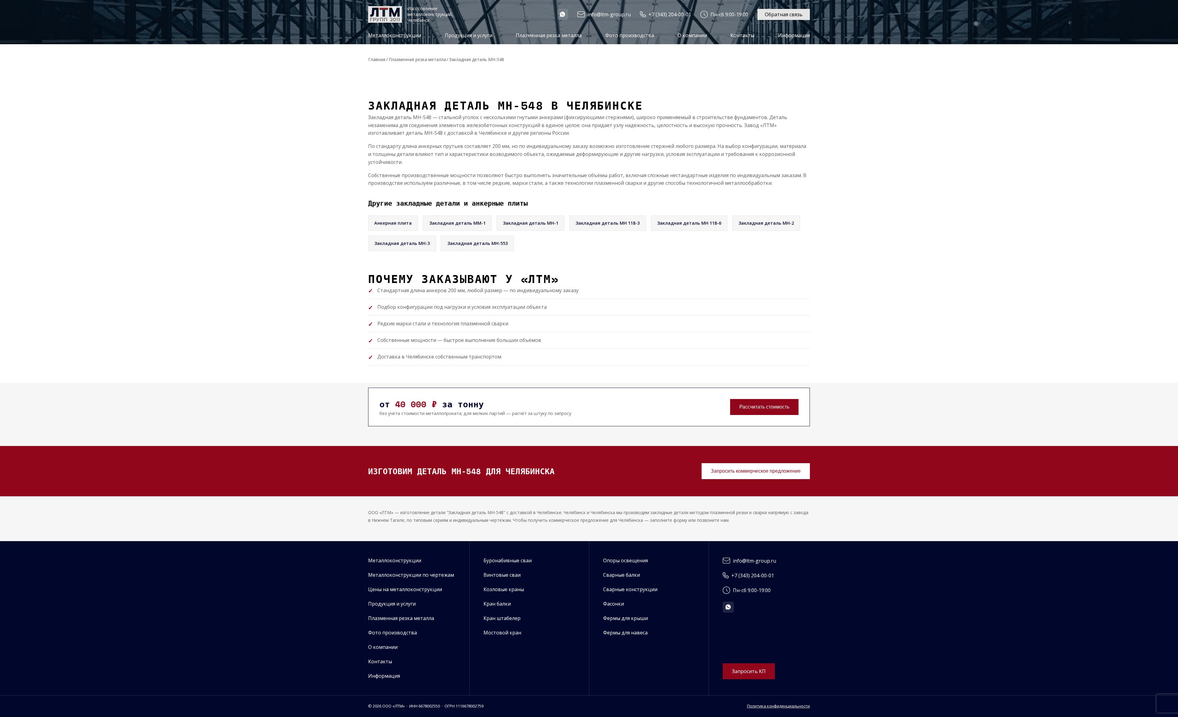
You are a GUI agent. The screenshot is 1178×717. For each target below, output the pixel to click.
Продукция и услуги (392, 603)
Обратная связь (784, 14)
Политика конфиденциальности (778, 706)
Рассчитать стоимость (764, 406)
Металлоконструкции (394, 560)
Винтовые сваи (502, 575)
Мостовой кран (502, 632)
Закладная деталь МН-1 (530, 223)
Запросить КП (749, 671)
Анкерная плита (393, 223)
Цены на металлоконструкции (405, 589)
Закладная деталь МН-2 (766, 223)
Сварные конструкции (630, 589)
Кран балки (497, 603)
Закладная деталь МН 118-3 (608, 223)
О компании (692, 35)
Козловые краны (503, 589)
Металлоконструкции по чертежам (411, 575)
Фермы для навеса (625, 632)
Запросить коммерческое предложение (756, 471)
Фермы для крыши (625, 618)
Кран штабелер (502, 618)
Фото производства (629, 35)
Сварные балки (621, 575)
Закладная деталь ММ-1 (457, 223)
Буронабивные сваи (507, 560)
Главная (376, 59)
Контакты (742, 35)
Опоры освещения (625, 560)
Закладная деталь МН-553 (477, 243)
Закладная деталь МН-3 (402, 243)
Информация (384, 675)
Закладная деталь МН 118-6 (689, 223)
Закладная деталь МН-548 (476, 59)
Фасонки (613, 603)
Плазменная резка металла (549, 35)
